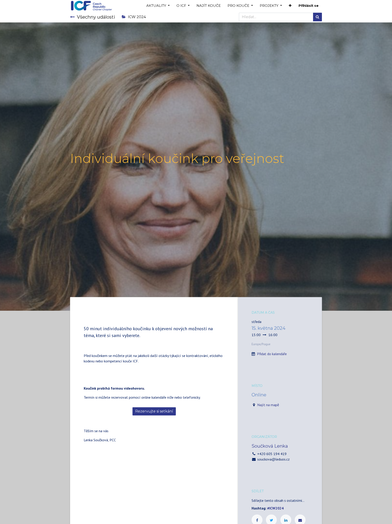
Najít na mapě (268, 405)
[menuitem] (208, 5)
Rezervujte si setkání (154, 411)
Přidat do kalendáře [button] (272, 354)
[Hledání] (317, 17)
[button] (290, 5)
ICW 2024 (137, 17)
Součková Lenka (270, 446)
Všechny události (96, 17)
